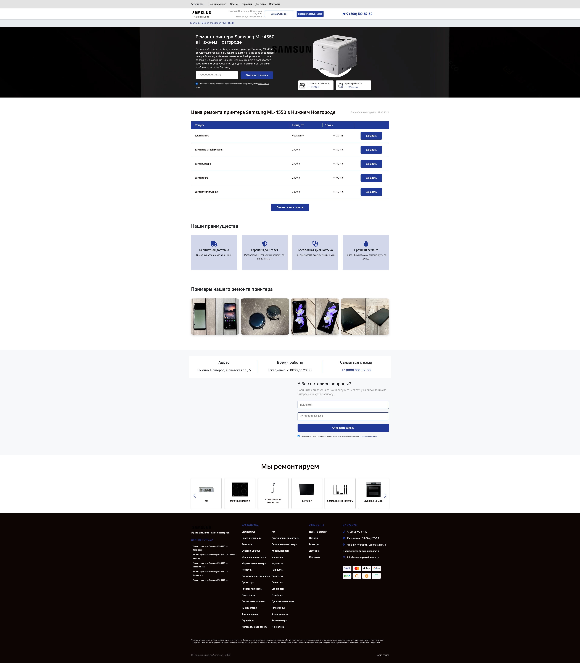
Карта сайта (382, 655)
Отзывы (234, 4)
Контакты (274, 4)
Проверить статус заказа (310, 14)
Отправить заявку (257, 75)
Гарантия (247, 4)
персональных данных (368, 436)
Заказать (371, 135)
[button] (195, 495)
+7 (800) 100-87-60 (356, 370)
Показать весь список (290, 207)
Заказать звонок (279, 14)
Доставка (260, 4)
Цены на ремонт (217, 4)
